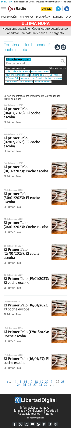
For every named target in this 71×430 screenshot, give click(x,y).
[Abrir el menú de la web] (4, 9)
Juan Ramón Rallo (42, 81)
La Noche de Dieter (39, 75)
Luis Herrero (11, 81)
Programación (8, 16)
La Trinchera (56, 75)
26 (29, 385)
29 (45, 385)
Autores (48, 413)
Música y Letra (27, 78)
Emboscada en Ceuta (24, 2)
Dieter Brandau (26, 81)
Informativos (26, 16)
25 (24, 385)
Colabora (46, 8)
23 (63, 382)
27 (35, 385)
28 (40, 385)
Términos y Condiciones (28, 410)
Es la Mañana (43, 16)
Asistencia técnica (29, 413)
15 (20, 382)
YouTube (32, 424)
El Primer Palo (12, 78)
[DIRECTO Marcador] (58, 8)
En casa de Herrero (40, 71)
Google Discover (38, 424)
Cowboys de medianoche (17, 75)
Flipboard (44, 424)
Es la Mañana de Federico (17, 71)
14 (14, 382)
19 (41, 382)
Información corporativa (34, 407)
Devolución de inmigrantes (49, 2)
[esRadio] (17, 9)
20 (46, 382)
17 (30, 382)
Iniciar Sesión (66, 8)
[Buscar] (63, 61)
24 (18, 385)
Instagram (26, 424)
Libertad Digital (35, 400)
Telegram (50, 424)
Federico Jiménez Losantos (49, 78)
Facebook (14, 424)
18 (36, 382)
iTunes (56, 424)
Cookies (51, 410)
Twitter (20, 424)
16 (25, 382)
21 (52, 382)
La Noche (58, 16)
